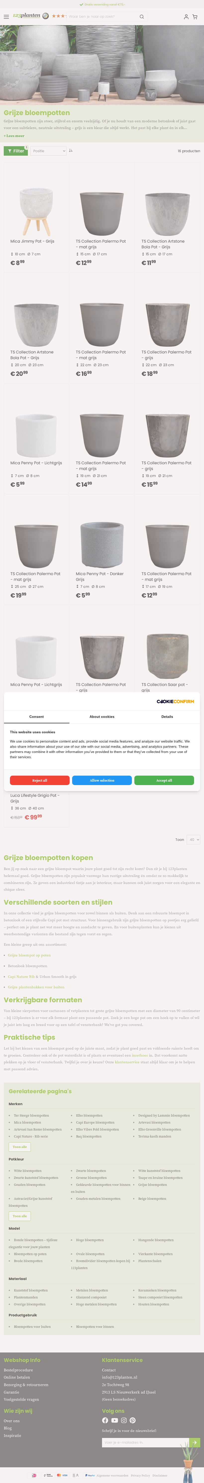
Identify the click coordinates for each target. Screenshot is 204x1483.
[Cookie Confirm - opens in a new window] (175, 701)
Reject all (39, 780)
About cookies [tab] (102, 717)
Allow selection (102, 780)
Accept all (164, 780)
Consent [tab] (36, 717)
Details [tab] (167, 717)
